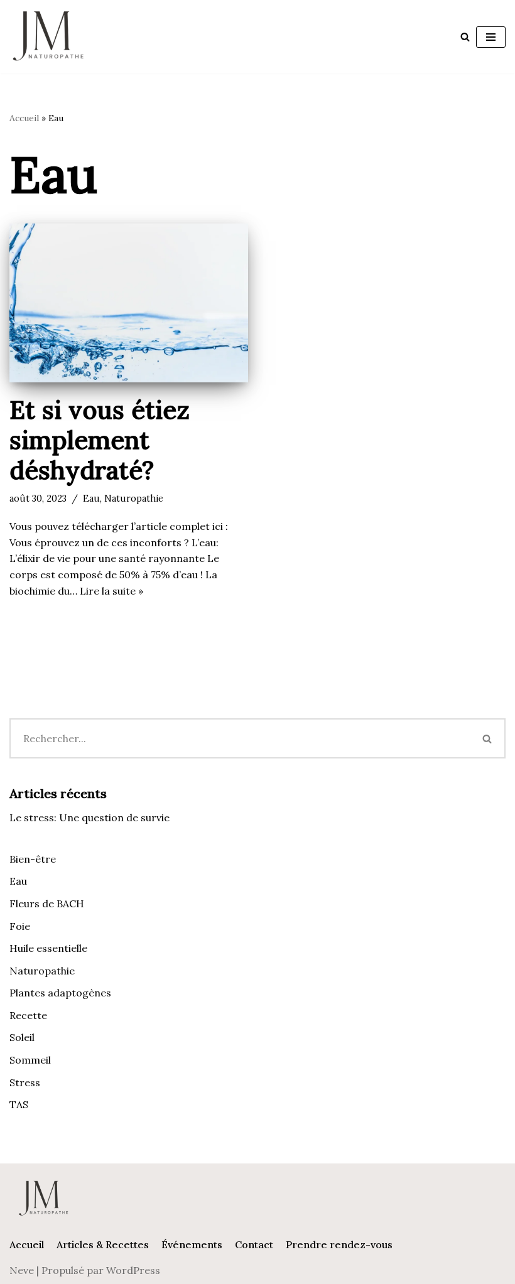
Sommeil (30, 1060)
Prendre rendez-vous (339, 1244)
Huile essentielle (48, 948)
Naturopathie (133, 498)
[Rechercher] (465, 36)
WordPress (133, 1270)
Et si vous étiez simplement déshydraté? (99, 440)
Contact (254, 1244)
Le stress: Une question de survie (89, 817)
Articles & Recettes (103, 1244)
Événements (191, 1244)
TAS (18, 1104)
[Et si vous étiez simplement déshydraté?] (128, 303)
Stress (24, 1082)
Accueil (24, 118)
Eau (91, 498)
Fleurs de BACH (46, 903)
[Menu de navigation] (491, 37)
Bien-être (32, 859)
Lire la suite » (111, 591)
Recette (28, 1015)
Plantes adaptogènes (60, 992)
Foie (19, 926)
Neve (21, 1270)
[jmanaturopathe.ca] (47, 37)
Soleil (22, 1037)
